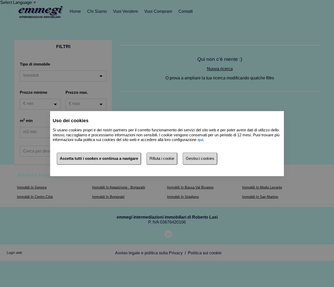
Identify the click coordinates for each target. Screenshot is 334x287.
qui (200, 140)
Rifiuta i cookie (162, 158)
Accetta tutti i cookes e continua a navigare (99, 158)
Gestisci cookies (200, 158)
